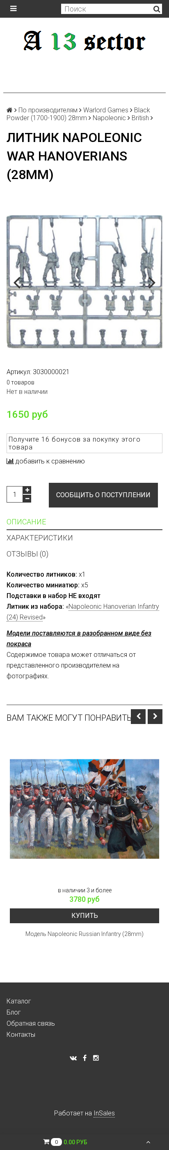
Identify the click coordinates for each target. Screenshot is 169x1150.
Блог (14, 1012)
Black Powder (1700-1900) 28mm (78, 114)
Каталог (19, 1001)
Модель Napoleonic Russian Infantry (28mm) (84, 934)
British (140, 118)
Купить (84, 916)
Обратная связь (31, 1023)
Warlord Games (105, 110)
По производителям (48, 110)
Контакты (21, 1034)
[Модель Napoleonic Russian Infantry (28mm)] (84, 809)
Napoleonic (109, 118)
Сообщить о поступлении (103, 495)
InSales (104, 1113)
